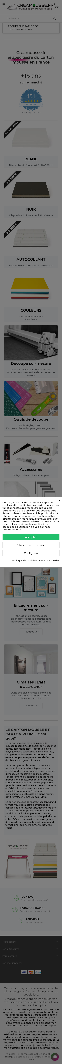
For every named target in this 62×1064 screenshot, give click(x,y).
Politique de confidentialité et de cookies (35, 560)
